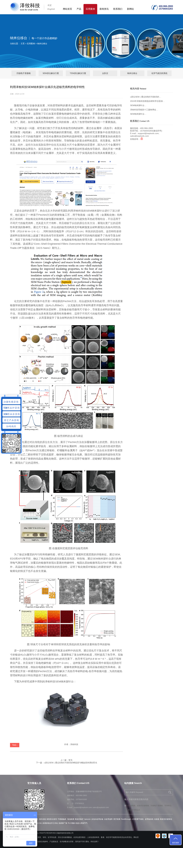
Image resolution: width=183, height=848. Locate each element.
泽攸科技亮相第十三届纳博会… (144, 109)
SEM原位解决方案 (51, 73)
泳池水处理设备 (97, 819)
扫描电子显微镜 (24, 73)
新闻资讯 (104, 9)
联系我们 (117, 9)
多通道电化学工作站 (50, 823)
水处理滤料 (108, 819)
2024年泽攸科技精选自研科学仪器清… (147, 101)
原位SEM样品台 (134, 810)
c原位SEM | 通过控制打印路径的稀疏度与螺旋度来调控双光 (70, 762)
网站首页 (67, 9)
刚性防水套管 (52, 819)
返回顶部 (175, 843)
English (51, 9)
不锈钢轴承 (62, 819)
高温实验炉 (79, 819)
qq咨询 (141, 138)
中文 (49, 5)
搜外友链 (42, 819)
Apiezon (87, 819)
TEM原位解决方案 (78, 73)
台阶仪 (105, 73)
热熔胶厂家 (63, 823)
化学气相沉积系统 (159, 73)
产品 (79, 9)
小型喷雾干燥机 (138, 819)
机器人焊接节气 (81, 823)
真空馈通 (116, 819)
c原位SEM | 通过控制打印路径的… (145, 97)
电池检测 (70, 819)
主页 (23, 43)
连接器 (156, 819)
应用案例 (90, 9)
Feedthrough (126, 819)
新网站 (130, 9)
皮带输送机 (149, 819)
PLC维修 (71, 823)
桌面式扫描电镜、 (144, 806)
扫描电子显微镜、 (157, 806)
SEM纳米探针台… (138, 105)
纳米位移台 (42, 43)
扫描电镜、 (132, 806)
